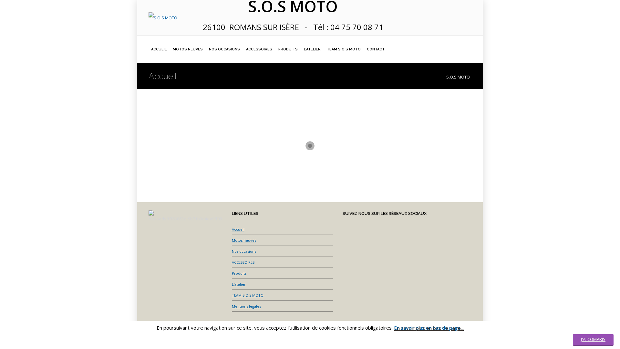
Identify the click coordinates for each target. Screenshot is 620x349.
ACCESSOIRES (243, 262)
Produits (239, 273)
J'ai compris (593, 339)
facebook (447, 5)
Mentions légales (246, 306)
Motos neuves (244, 240)
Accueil (238, 229)
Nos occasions (244, 251)
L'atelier (239, 284)
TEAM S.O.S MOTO (248, 295)
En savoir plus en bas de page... (428, 327)
